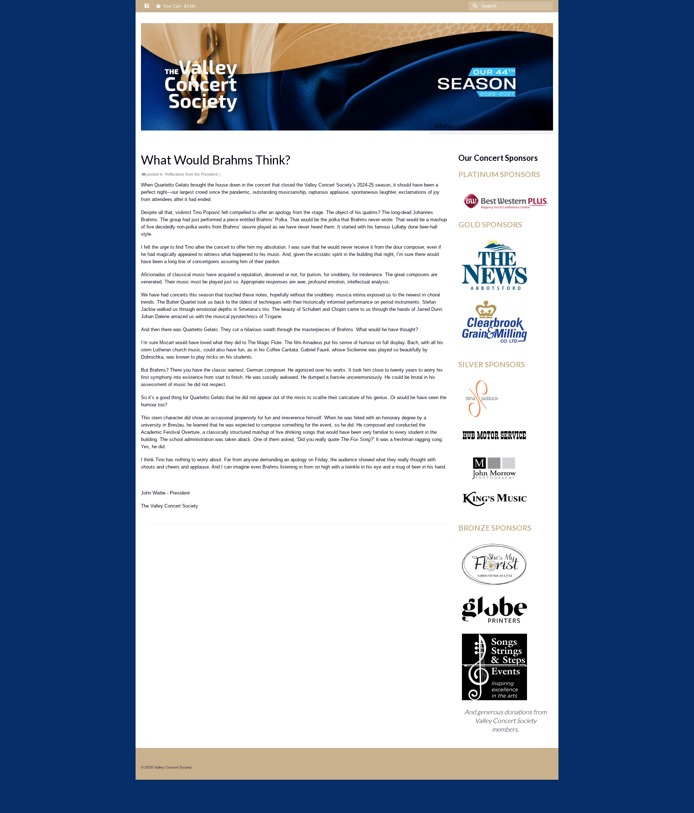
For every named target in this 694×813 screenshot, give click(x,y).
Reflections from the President (191, 174)
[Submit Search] (474, 5)
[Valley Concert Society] (347, 76)
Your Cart (178, 6)
